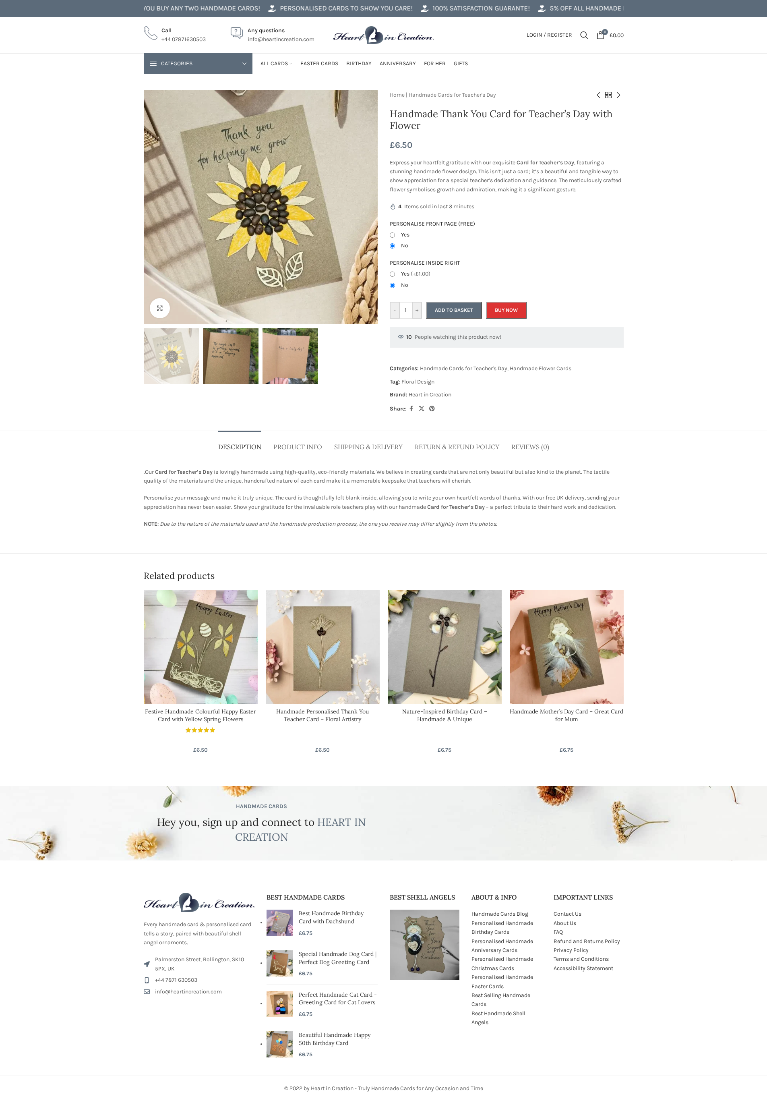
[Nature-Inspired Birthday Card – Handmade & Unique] (445, 647)
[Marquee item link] (160, 8)
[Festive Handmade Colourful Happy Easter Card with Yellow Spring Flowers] (201, 647)
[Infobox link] (175, 35)
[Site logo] (383, 34)
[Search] (584, 35)
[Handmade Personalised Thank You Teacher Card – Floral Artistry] (323, 647)
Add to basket (454, 310)
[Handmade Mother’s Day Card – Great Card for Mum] (567, 647)
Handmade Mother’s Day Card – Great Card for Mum (566, 715)
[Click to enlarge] (160, 308)
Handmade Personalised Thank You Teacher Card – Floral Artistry (322, 715)
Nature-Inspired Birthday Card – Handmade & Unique (444, 715)
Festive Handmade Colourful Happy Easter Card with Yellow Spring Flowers (200, 715)
